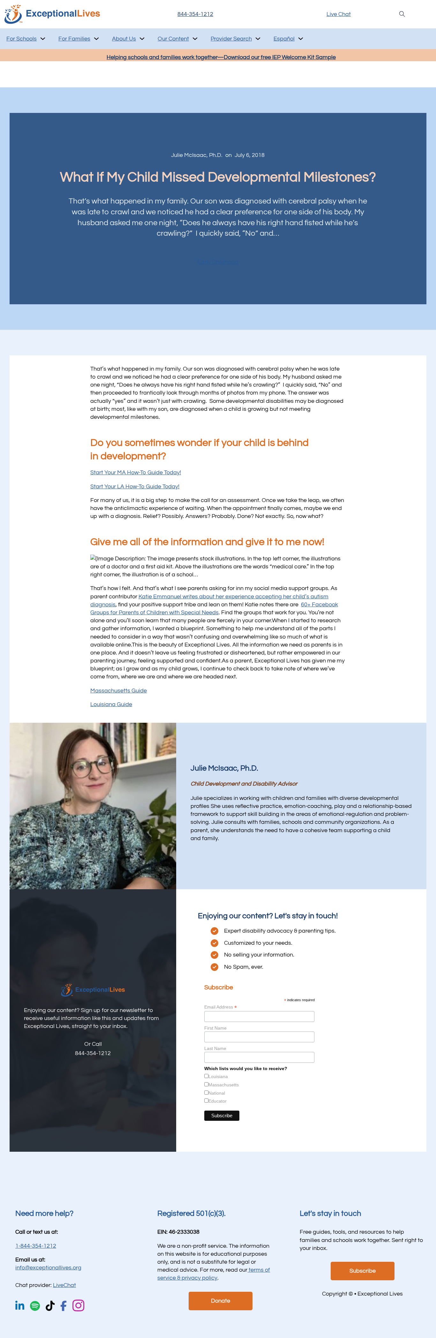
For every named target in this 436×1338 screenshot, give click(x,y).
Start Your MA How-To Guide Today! (135, 472)
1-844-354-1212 (35, 1246)
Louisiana (218, 1076)
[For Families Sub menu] (96, 38)
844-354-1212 (195, 14)
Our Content (173, 39)
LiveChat (64, 1285)
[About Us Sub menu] (142, 38)
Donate (220, 1301)
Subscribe (363, 1271)
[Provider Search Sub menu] (258, 38)
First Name (215, 1028)
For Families (74, 39)
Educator (217, 1101)
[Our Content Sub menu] (195, 38)
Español (284, 39)
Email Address (220, 1007)
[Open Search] (402, 14)
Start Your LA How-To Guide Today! (134, 487)
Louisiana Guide (111, 704)
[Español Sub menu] (301, 38)
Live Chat (339, 14)
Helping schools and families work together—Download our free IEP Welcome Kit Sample (221, 57)
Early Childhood (218, 262)
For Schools (21, 39)
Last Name (215, 1048)
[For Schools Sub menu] (43, 38)
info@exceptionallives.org (48, 1268)
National (216, 1093)
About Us (124, 39)
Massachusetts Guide (118, 691)
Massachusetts (223, 1084)
